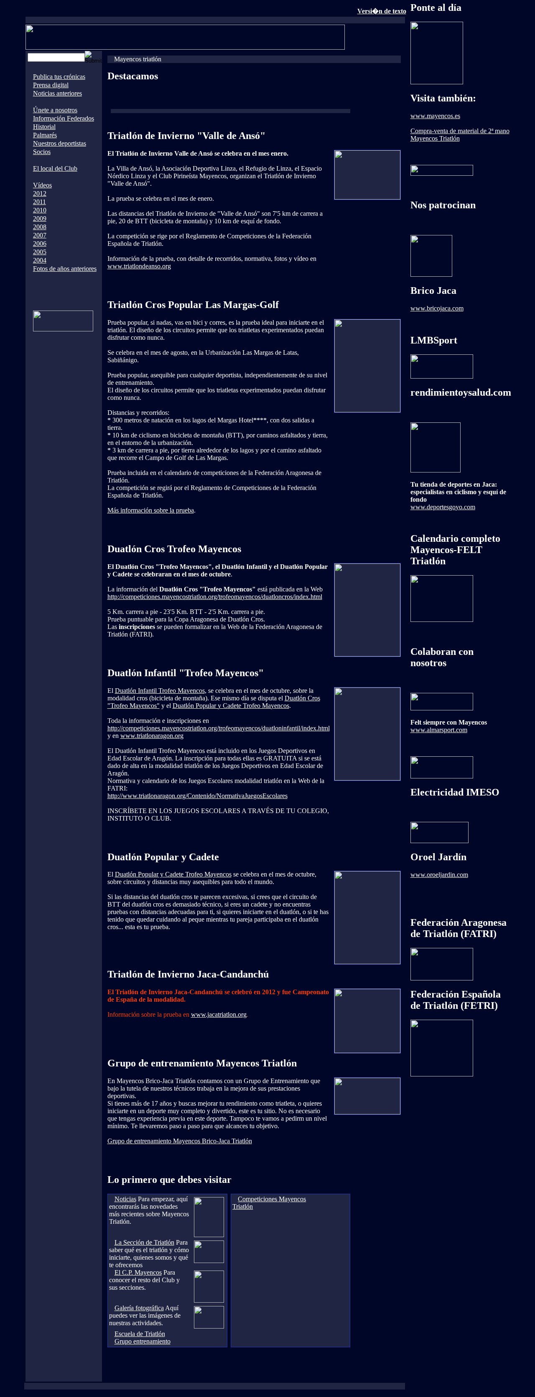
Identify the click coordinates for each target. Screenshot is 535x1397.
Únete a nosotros (55, 110)
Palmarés (45, 135)
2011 (39, 201)
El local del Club (55, 168)
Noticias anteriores (57, 93)
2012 (39, 193)
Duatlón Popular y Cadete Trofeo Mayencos (231, 705)
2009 (39, 218)
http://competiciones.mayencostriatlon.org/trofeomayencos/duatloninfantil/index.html (218, 728)
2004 (39, 260)
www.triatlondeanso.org (139, 266)
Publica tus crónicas (59, 76)
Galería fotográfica (139, 1307)
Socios (42, 151)
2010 (39, 210)
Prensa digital (51, 84)
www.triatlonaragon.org (151, 735)
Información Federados (63, 118)
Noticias (125, 1198)
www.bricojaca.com (437, 308)
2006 (39, 243)
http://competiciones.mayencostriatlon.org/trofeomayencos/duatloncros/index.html (214, 596)
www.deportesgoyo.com (442, 506)
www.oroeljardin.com (439, 874)
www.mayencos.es (435, 115)
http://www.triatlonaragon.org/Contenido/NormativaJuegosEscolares (197, 795)
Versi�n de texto (381, 11)
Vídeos (42, 185)
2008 (39, 226)
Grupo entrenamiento (143, 1341)
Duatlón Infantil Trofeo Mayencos (160, 690)
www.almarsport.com (438, 729)
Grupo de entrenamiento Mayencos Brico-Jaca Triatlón (179, 1140)
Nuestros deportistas (59, 143)
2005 (39, 251)
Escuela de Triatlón (140, 1333)
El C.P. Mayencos (138, 1272)
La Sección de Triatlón (144, 1242)
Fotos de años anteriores (65, 268)
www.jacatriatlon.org (219, 1014)
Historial (44, 126)
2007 (39, 235)
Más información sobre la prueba (150, 510)
